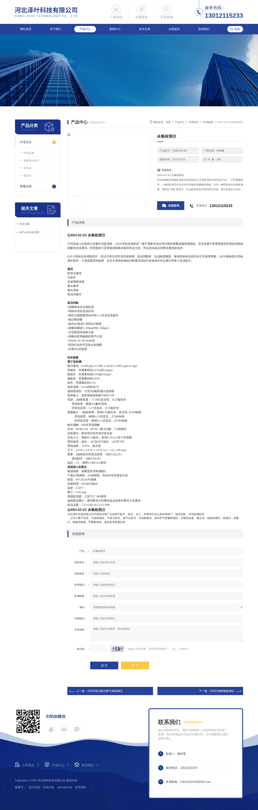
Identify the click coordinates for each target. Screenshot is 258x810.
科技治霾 (24, 223)
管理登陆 (80, 787)
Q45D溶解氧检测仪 (222, 690)
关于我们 (55, 29)
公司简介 (28, 765)
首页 (168, 122)
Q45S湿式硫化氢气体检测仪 (105, 690)
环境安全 (26, 142)
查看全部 (26, 186)
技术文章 (144, 29)
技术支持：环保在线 (41, 787)
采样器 (27, 167)
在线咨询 (173, 205)
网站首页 (25, 29)
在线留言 (174, 29)
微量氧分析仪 (31, 160)
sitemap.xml (64, 787)
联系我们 (204, 29)
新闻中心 (115, 29)
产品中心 (85, 29)
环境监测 (29, 152)
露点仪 (27, 175)
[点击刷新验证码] (117, 649)
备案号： (20, 787)
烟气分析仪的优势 (29, 232)
